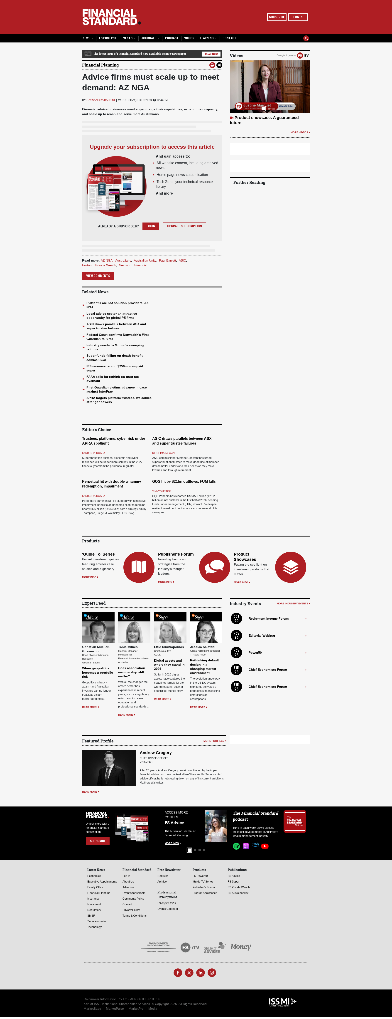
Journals (149, 38)
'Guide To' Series (98, 554)
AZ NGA (107, 260)
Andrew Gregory (156, 752)
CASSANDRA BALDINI (100, 100)
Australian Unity (145, 260)
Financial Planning (100, 65)
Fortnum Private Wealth (99, 265)
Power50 (255, 652)
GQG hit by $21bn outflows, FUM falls (184, 481)
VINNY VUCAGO (161, 491)
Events (127, 38)
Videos (189, 38)
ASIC (182, 260)
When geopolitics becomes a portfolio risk (97, 672)
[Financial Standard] (112, 17)
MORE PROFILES (213, 741)
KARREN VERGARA (93, 453)
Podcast (172, 38)
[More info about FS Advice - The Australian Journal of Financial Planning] (216, 826)
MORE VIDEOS (299, 132)
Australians (123, 260)
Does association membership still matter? (131, 672)
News (87, 38)
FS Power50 (107, 38)
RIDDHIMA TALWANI (163, 453)
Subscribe (277, 17)
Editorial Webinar (262, 635)
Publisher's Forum (176, 554)
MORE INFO (89, 577)
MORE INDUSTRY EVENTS (292, 603)
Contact (229, 38)
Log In (298, 17)
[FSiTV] (303, 55)
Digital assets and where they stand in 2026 (169, 664)
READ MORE (89, 707)
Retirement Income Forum (269, 618)
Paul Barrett (167, 260)
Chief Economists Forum (268, 669)
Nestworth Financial (133, 265)
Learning (207, 38)
